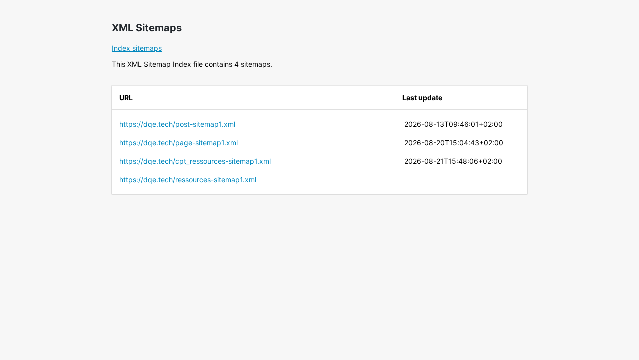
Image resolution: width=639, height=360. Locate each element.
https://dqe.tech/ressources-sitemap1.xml (187, 180)
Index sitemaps (137, 48)
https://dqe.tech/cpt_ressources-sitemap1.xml (195, 161)
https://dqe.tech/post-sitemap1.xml (177, 124)
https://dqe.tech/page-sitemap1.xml (178, 142)
